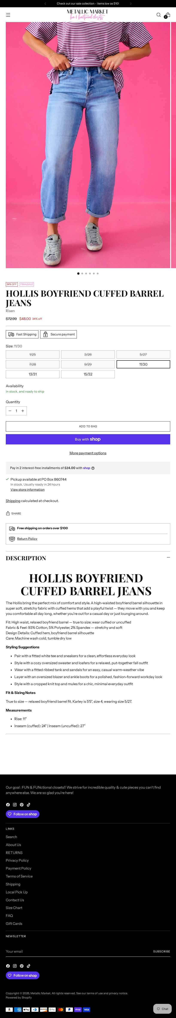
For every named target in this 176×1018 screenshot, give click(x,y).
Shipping (13, 501)
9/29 (88, 364)
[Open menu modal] (8, 14)
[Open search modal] (158, 14)
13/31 (33, 374)
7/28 (32, 364)
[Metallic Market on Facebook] (8, 805)
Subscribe (161, 951)
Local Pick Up (17, 892)
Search (11, 837)
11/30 (143, 364)
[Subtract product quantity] (10, 411)
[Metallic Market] (88, 14)
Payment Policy (18, 868)
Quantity (13, 402)
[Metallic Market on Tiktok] (29, 805)
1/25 (32, 354)
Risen (10, 311)
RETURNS (14, 853)
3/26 (88, 354)
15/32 (88, 374)
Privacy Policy (17, 860)
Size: (14, 346)
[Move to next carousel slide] (166, 759)
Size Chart (14, 908)
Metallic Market (40, 993)
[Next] (130, 3)
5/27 (143, 354)
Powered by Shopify (19, 997)
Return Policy (27, 539)
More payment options (88, 453)
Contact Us (15, 900)
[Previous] (45, 3)
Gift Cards (14, 923)
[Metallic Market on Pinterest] (22, 805)
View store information (28, 490)
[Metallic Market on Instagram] (15, 805)
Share (16, 513)
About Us (13, 845)
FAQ (9, 915)
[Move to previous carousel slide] (156, 760)
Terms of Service (19, 876)
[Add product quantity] (23, 411)
